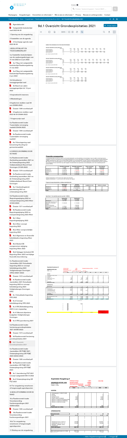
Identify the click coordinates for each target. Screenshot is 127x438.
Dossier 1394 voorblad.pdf (23, 131)
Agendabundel (18, 24)
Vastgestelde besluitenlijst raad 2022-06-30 (21, 29)
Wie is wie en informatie (63, 15)
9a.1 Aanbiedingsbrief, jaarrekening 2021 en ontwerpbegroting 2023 (20, 189)
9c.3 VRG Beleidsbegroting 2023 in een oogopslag (21, 308)
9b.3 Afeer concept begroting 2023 (18, 225)
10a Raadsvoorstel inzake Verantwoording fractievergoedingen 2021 (21, 414)
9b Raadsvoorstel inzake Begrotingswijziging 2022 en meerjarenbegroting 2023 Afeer (21, 212)
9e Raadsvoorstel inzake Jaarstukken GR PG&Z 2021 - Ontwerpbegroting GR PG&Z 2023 (20, 366)
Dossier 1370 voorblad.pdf (23, 171)
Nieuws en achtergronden (92, 15)
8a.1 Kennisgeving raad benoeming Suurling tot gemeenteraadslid (20, 144)
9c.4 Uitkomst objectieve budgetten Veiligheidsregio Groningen (20, 314)
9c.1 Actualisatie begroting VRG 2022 (21, 296)
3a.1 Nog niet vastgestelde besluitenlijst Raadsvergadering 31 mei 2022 (21, 65)
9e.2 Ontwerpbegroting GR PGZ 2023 (21, 380)
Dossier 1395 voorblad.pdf (23, 409)
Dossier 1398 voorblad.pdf (23, 109)
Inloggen (112, 436)
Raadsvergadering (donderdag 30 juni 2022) (47, 19)
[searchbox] (91, 9)
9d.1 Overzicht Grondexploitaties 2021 (18, 343)
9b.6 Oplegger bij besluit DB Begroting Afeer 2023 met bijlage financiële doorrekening (22, 254)
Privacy (78, 15)
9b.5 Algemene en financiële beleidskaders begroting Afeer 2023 (22, 238)
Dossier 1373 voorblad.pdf (23, 333)
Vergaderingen (24, 15)
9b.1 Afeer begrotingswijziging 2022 (19, 219)
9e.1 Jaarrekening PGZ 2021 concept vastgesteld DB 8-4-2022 (22, 374)
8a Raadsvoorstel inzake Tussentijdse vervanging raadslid (20, 136)
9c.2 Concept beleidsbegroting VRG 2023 (20, 302)
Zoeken (73, 5)
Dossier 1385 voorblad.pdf (23, 359)
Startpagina (12, 15)
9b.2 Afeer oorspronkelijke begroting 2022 (21, 231)
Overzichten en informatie (41, 15)
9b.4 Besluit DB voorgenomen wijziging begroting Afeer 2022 (18, 246)
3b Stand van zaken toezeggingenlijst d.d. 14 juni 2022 (20, 88)
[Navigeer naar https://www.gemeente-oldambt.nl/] (18, 7)
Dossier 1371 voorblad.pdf (23, 206)
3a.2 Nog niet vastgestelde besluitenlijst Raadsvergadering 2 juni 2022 (21, 73)
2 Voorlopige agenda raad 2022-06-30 (21, 43)
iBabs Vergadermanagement (95, 436)
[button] (115, 9)
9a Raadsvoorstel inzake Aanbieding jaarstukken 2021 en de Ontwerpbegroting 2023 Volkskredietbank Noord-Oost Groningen (21, 179)
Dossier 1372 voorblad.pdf (23, 276)
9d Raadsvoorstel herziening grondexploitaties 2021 (22, 337)
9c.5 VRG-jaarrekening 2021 (23, 321)
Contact (107, 15)
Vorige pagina (111, 25)
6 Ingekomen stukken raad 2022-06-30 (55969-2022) (21, 113)
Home (21, 19)
